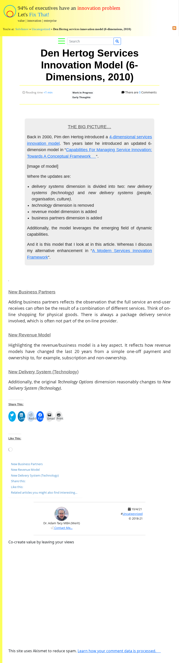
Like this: (17, 487)
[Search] (117, 41)
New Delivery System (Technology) (35, 475)
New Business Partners (27, 464)
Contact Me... (63, 528)
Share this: (18, 481)
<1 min (48, 92)
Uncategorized (41, 29)
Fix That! (39, 15)
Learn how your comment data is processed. (117, 650)
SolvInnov (22, 29)
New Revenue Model (25, 469)
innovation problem (98, 8)
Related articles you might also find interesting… (44, 492)
